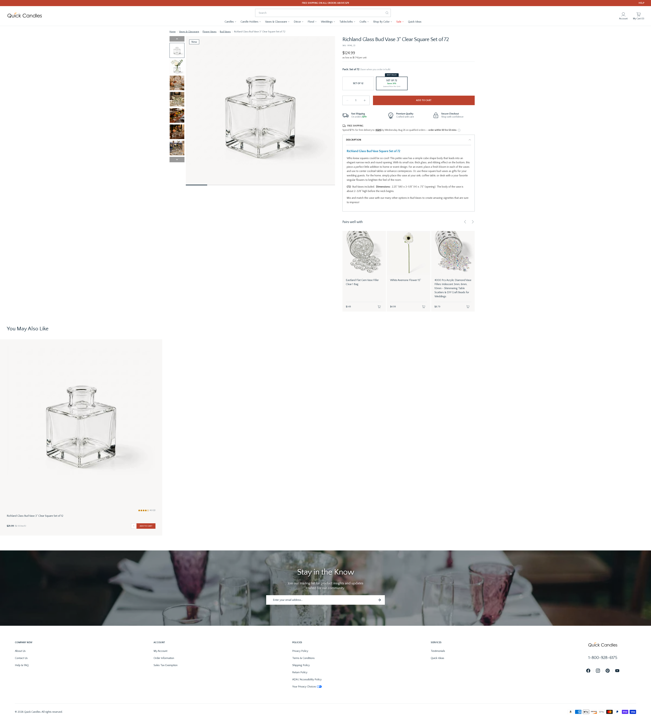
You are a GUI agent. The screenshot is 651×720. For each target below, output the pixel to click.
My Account (160, 651)
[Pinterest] (608, 671)
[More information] (459, 130)
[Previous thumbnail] (177, 39)
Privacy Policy (300, 651)
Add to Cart (423, 100)
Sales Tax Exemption (165, 665)
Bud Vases (225, 32)
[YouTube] (617, 671)
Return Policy (299, 672)
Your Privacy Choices (304, 686)
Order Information (164, 658)
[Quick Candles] (24, 16)
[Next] (473, 222)
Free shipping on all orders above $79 (325, 3)
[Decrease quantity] (347, 100)
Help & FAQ (22, 665)
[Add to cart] (379, 306)
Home (173, 32)
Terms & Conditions (303, 658)
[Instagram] (598, 671)
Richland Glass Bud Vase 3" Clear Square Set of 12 (35, 515)
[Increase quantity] (364, 100)
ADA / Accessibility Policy (307, 679)
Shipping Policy (301, 665)
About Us (20, 651)
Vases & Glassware (189, 32)
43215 (378, 130)
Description (353, 140)
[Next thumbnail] (177, 159)
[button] (230, 21)
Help (641, 3)
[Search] (387, 13)
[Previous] (465, 222)
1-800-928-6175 (602, 658)
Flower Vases (209, 32)
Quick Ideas (437, 658)
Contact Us (21, 658)
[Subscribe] (379, 600)
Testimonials (438, 651)
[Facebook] (588, 671)
